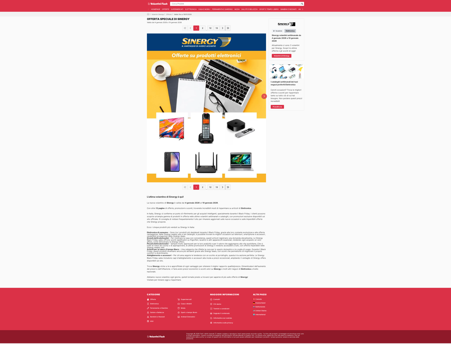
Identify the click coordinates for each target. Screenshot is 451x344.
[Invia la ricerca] (302, 4)
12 (210, 28)
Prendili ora (277, 107)
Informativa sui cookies (222, 318)
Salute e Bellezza (249, 9)
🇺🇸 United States (259, 311)
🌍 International (259, 314)
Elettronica (190, 9)
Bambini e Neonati (289, 9)
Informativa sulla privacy (223, 323)
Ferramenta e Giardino (222, 9)
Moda (237, 9)
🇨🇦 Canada (257, 299)
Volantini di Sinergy (281, 56)
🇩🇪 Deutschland (259, 303)
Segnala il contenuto (221, 313)
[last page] (228, 28)
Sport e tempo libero (269, 9)
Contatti (216, 299)
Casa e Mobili (204, 9)
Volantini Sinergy (158, 14)
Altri (152, 321)
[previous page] (190, 28)
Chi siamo (217, 304)
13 (217, 28)
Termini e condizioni (221, 309)
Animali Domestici (188, 317)
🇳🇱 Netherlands (259, 307)
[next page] (222, 28)
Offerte (165, 9)
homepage (155, 9)
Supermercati (177, 9)
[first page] (185, 28)
